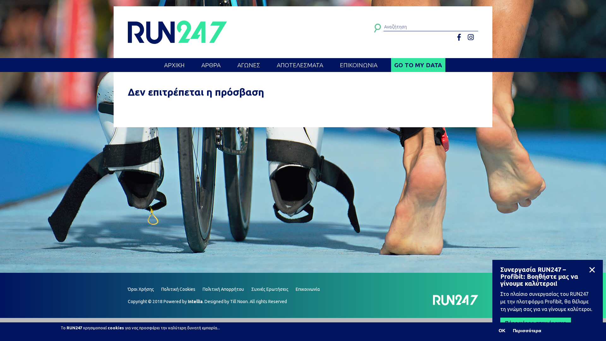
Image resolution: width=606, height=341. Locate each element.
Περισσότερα (527, 330)
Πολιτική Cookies (178, 289)
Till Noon (239, 301)
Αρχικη (174, 65)
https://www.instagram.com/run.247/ (472, 37)
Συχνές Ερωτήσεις (269, 289)
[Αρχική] (177, 32)
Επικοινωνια (358, 65)
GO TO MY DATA (418, 65)
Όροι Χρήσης (141, 289)
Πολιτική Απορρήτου (223, 289)
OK (502, 330)
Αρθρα (211, 65)
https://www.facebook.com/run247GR (461, 37)
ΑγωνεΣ (248, 65)
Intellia (195, 301)
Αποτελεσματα (300, 65)
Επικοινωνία (308, 289)
